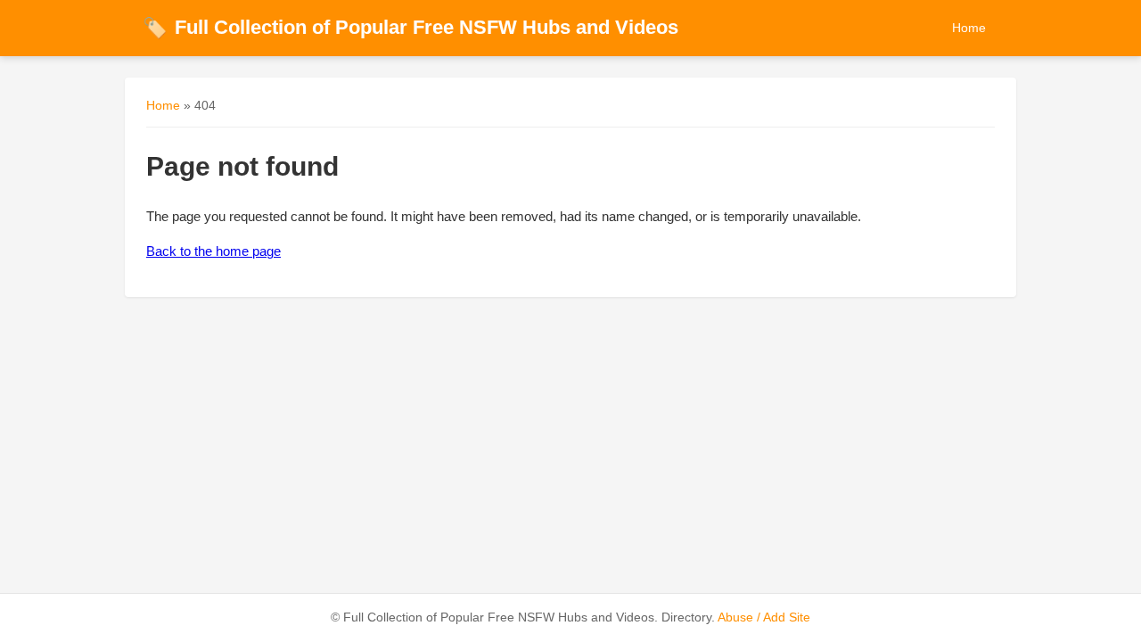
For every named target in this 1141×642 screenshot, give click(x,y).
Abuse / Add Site (764, 617)
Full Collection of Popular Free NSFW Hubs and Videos (410, 27)
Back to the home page (213, 251)
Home (969, 28)
